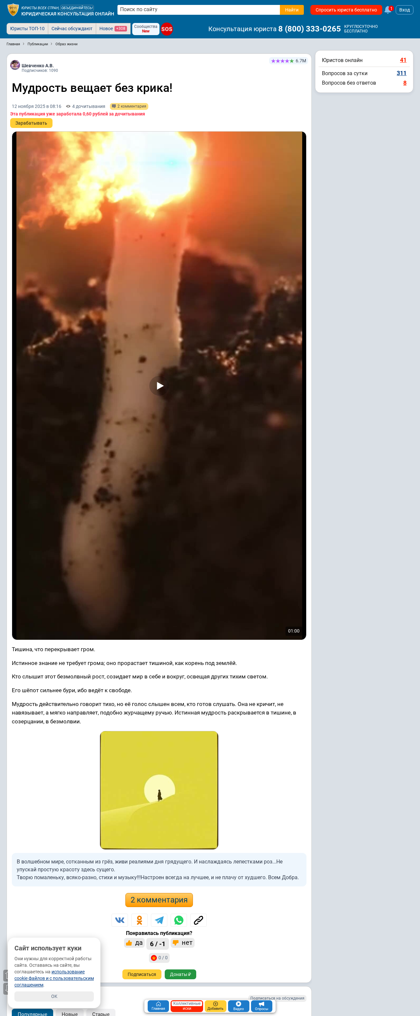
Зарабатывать (31, 123)
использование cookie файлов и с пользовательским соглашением (54, 978)
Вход (404, 9)
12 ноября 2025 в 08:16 (36, 106)
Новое (112, 28)
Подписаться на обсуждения (277, 998)
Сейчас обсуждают (72, 28)
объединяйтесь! (77, 8)
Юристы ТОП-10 (27, 28)
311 (402, 73)
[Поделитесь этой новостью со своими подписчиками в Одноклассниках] (139, 920)
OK (54, 996)
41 (403, 60)
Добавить (215, 1008)
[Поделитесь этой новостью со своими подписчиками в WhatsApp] (179, 920)
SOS (167, 29)
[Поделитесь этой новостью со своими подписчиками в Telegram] (159, 920)
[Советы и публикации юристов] (13, 9)
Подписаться (142, 974)
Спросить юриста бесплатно (346, 9)
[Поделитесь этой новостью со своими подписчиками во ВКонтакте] (120, 920)
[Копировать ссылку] (198, 920)
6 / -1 (157, 944)
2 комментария (159, 899)
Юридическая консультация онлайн (67, 13)
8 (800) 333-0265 (309, 28)
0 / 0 (163, 957)
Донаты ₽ (180, 974)
